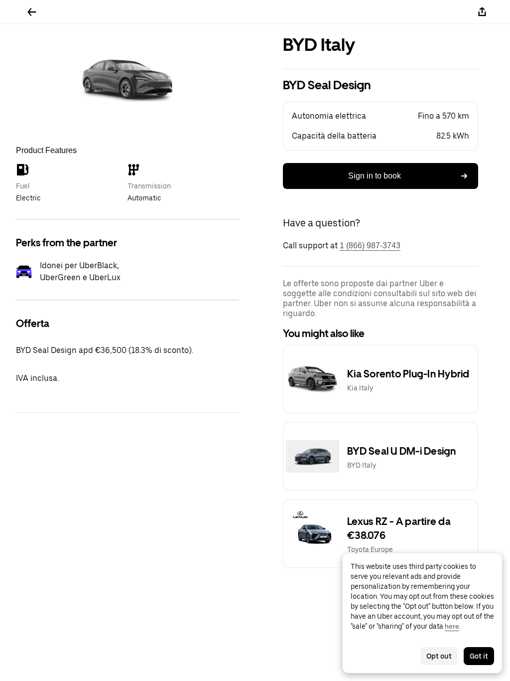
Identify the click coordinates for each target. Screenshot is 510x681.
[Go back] (32, 12)
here (452, 626)
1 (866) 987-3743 (370, 245)
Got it (479, 656)
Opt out (439, 656)
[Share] (482, 12)
